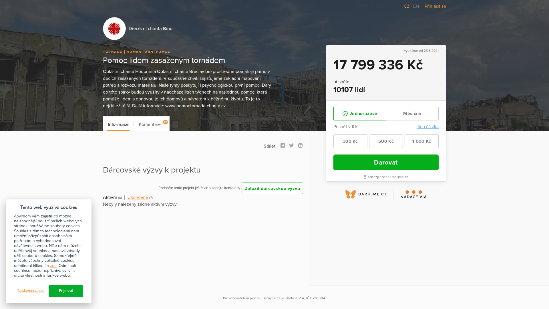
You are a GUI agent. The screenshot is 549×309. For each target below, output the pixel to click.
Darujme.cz (271, 298)
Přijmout (66, 290)
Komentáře (153, 123)
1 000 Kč (421, 141)
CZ (407, 6)
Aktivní (110, 197)
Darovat (386, 162)
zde (53, 265)
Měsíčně (412, 113)
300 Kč (350, 141)
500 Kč (386, 141)
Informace (118, 124)
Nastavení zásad (31, 290)
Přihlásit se (435, 6)
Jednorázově (363, 113)
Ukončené (138, 197)
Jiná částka (428, 127)
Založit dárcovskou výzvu (272, 188)
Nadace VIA (294, 298)
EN (416, 6)
